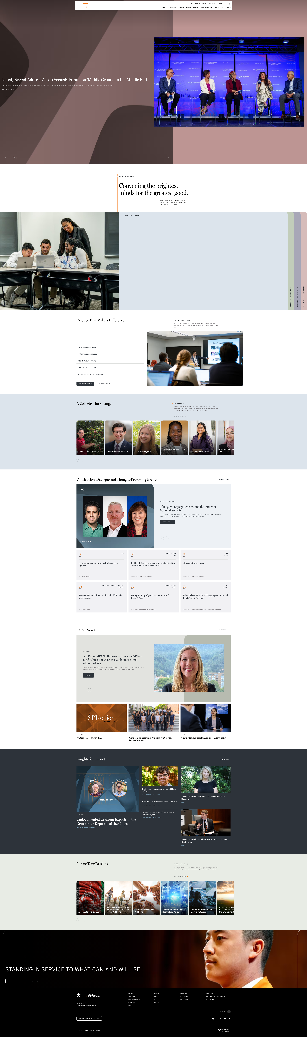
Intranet (230, 4)
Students (181, 7)
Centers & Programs (192, 7)
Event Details (6, 90)
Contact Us (183, 993)
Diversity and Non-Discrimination (215, 996)
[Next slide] (15, 158)
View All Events (224, 479)
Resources (156, 993)
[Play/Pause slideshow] (10, 158)
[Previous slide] (5, 158)
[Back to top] (229, 1011)
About (191, 3)
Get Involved (184, 999)
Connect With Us (104, 383)
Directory (204, 3)
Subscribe (219, 3)
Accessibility (209, 993)
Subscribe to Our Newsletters (89, 1018)
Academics (164, 7)
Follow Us (212, 3)
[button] (83, 460)
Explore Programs (85, 383)
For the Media (184, 996)
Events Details (167, 522)
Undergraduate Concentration (91, 374)
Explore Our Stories (180, 416)
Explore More (224, 759)
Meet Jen (88, 675)
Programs (131, 993)
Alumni (216, 7)
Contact (197, 3)
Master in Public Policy (88, 354)
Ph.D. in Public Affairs (87, 361)
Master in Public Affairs (88, 347)
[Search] (227, 4)
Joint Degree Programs (88, 368)
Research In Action (180, 876)
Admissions (173, 7)
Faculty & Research (206, 7)
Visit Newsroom (224, 630)
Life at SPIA (131, 1002)
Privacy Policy (209, 999)
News (222, 7)
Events (229, 7)
